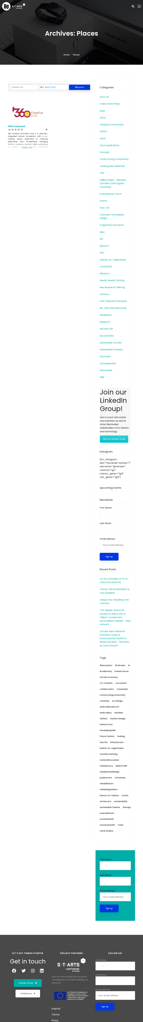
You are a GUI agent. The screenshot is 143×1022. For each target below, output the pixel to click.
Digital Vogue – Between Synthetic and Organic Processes (113, 183)
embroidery (106, 712)
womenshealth (107, 825)
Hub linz (104, 742)
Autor (103, 138)
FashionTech (106, 724)
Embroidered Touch (110, 194)
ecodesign (117, 700)
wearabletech (107, 813)
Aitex (102, 110)
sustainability (120, 801)
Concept (104, 152)
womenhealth (107, 819)
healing (121, 736)
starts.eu (56, 982)
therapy (127, 807)
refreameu (120, 777)
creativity (104, 700)
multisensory (106, 765)
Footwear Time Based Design (112, 216)
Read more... (28, 148)
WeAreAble (106, 370)
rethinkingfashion (108, 789)
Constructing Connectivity (114, 159)
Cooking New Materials (112, 166)
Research (105, 321)
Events (103, 200)
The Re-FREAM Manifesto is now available (114, 591)
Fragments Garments (112, 225)
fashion (103, 718)
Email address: (107, 538)
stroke (125, 795)
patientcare (106, 777)
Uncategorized (108, 363)
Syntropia (105, 356)
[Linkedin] (42, 971)
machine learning (108, 754)
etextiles (118, 712)
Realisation (106, 315)
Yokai (120, 825)
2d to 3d (104, 97)
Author (103, 131)
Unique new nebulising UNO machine (114, 601)
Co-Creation (106, 683)
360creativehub (16, 126)
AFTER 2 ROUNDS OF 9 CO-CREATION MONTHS (114, 580)
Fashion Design (117, 718)
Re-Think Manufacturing (113, 308)
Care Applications (109, 145)
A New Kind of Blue (110, 103)
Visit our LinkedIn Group (114, 439)
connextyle (122, 689)
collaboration (107, 689)
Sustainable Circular (111, 342)
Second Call (106, 328)
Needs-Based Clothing (112, 280)
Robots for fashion (109, 795)
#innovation (106, 665)
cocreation (121, 683)
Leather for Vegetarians (113, 259)
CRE (102, 173)
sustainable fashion (110, 807)
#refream (120, 665)
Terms (56, 1014)
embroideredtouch (109, 706)
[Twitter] (23, 971)
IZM (101, 252)
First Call (104, 207)
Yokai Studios (106, 830)
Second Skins (107, 335)
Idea (102, 232)
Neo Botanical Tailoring (112, 287)
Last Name (105, 523)
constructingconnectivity (112, 695)
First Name (106, 507)
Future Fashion (107, 736)
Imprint (56, 1008)
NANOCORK (121, 765)
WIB (102, 377)
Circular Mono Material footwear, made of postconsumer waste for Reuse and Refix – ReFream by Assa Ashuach (114, 638)
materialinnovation (109, 760)
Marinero (105, 273)
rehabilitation (106, 783)
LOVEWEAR (106, 266)
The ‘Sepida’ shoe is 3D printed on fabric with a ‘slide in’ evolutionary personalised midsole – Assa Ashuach (115, 617)
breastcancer (122, 671)
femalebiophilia (108, 730)
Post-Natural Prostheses (113, 301)
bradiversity (106, 671)
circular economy (109, 677)
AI (129, 665)
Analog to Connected (111, 124)
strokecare (105, 801)
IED (101, 239)
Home (67, 54)
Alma (102, 117)
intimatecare (116, 742)
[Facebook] (14, 971)
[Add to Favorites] (47, 129)
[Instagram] (33, 971)
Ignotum (104, 245)
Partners (104, 294)
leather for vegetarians (112, 748)
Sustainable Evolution (111, 349)
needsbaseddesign (109, 771)
